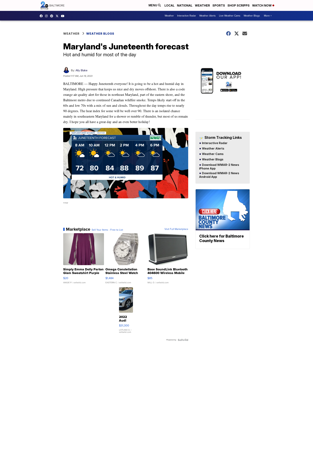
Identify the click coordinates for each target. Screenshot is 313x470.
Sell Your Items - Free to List (107, 230)
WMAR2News (52, 16)
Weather (202, 5)
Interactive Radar (186, 16)
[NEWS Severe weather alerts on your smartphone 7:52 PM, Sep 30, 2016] (222, 93)
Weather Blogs (252, 16)
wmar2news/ (42, 16)
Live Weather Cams (229, 16)
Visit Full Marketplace (176, 229)
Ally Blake (81, 70)
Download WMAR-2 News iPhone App (219, 166)
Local (169, 5)
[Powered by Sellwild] (183, 340)
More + (268, 16)
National (184, 5)
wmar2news (47, 16)
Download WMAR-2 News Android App (219, 175)
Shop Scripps (239, 5)
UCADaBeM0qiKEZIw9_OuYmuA (63, 16)
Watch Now (262, 5)
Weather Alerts (207, 16)
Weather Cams (212, 154)
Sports (218, 5)
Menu (153, 5)
